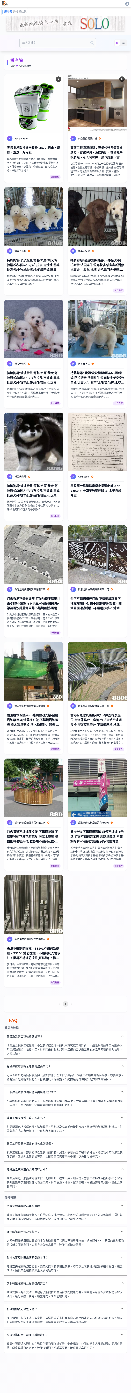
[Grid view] (117, 43)
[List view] (123, 43)
